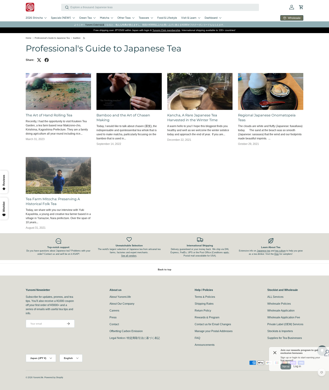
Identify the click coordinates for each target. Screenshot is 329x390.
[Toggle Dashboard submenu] (220, 18)
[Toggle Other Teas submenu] (133, 18)
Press (113, 317)
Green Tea (85, 17)
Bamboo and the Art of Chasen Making (123, 117)
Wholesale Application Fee (283, 317)
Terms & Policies (205, 296)
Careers (114, 310)
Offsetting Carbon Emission (126, 331)
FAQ (197, 338)
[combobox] (160, 7)
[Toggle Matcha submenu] (112, 18)
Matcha (104, 17)
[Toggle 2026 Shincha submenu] (45, 18)
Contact (114, 324)
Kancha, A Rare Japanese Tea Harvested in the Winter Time (192, 117)
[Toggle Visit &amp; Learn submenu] (199, 18)
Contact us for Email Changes (213, 324)
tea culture (280, 250)
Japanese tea (263, 250)
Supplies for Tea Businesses (284, 338)
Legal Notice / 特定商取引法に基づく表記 (134, 338)
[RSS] (84, 38)
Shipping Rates (204, 303)
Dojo (276, 254)
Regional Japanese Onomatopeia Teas (267, 117)
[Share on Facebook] (46, 60)
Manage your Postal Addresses (214, 331)
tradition (77, 38)
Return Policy (203, 310)
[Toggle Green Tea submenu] (94, 18)
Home (28, 38)
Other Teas (124, 17)
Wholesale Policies (279, 303)
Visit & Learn (188, 17)
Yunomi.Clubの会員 (94, 24)
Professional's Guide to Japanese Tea (52, 38)
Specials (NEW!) (61, 17)
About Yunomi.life (120, 296)
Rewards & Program (207, 317)
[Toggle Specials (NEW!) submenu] (74, 18)
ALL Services (275, 296)
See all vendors (129, 255)
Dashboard (211, 17)
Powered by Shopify (53, 377)
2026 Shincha (34, 17)
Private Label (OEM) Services (285, 324)
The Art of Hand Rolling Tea (49, 115)
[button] (301, 7)
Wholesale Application (281, 310)
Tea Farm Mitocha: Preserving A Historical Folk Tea (53, 201)
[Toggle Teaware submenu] (152, 18)
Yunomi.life (38, 377)
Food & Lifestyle (167, 17)
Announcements (205, 344)
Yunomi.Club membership (166, 30)
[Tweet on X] (39, 60)
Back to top (164, 269)
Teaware (144, 17)
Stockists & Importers (280, 331)
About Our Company (121, 303)
